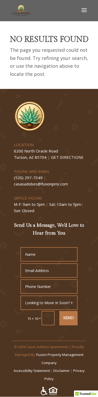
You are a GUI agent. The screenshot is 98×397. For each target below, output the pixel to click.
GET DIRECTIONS (67, 157)
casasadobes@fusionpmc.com (41, 183)
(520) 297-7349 (28, 177)
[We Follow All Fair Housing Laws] (49, 393)
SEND (68, 318)
